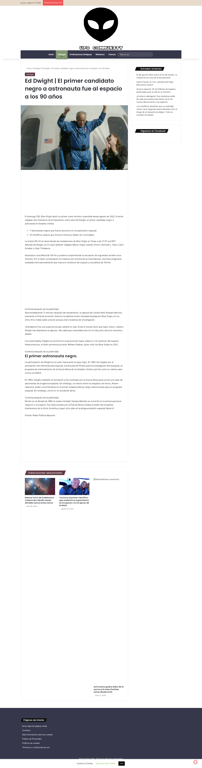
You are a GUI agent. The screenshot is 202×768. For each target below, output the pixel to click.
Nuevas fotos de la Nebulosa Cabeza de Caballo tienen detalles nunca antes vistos (39, 500)
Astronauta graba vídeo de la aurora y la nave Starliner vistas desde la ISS (109, 689)
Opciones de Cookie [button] (105, 763)
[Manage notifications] (195, 762)
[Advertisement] (74, 194)
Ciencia (112, 54)
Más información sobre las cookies (37, 734)
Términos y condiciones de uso (36, 747)
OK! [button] (121, 763)
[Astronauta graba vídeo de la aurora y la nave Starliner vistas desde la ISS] (109, 581)
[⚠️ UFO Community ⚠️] (101, 29)
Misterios (100, 54)
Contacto (26, 730)
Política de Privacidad (31, 739)
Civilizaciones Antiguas (81, 54)
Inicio (51, 54)
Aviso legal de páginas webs (34, 726)
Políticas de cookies (31, 743)
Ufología (62, 54)
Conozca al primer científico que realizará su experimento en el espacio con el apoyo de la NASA (74, 501)
